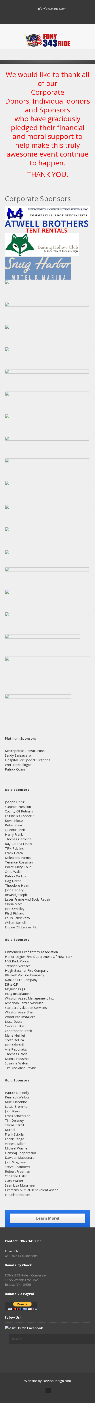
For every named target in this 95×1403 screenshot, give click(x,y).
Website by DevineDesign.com (47, 1380)
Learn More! (47, 1218)
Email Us (12, 1251)
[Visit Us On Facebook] (24, 1327)
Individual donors (61, 101)
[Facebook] (47, 17)
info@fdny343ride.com (52, 9)
